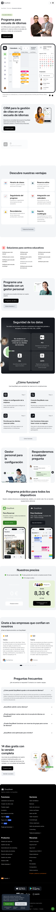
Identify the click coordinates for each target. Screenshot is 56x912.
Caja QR (5, 816)
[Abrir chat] (53, 909)
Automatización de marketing (9, 848)
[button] (21, 665)
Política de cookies (15, 907)
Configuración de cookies (7, 907)
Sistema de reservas (6, 841)
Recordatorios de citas (7, 813)
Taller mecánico (33, 816)
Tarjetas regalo (5, 807)
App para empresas (37, 522)
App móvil (32, 848)
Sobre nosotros (33, 870)
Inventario (4, 810)
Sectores (9, 8)
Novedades (32, 864)
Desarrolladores (33, 854)
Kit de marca (32, 857)
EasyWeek (3, 8)
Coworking (32, 829)
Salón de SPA (33, 813)
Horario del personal (6, 854)
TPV (4, 823)
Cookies (35, 909)
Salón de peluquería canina (36, 826)
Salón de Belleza (33, 800)
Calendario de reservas (7, 800)
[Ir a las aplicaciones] (50, 95)
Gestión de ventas (6, 857)
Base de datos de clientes (8, 851)
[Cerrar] (28, 896)
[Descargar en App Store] (21, 889)
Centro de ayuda (33, 841)
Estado (41, 909)
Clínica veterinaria (34, 823)
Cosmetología (33, 820)
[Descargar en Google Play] (34, 889)
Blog (30, 860)
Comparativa (33, 867)
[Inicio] (5, 3)
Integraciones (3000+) (35, 851)
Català (31, 906)
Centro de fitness (34, 810)
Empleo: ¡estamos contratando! (37, 873)
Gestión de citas (5, 844)
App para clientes (9, 522)
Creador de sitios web (7, 804)
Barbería (31, 804)
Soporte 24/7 (33, 844)
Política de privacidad (23, 907)
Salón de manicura (34, 807)
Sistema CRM (4, 860)
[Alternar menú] (52, 2)
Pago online (6, 820)
